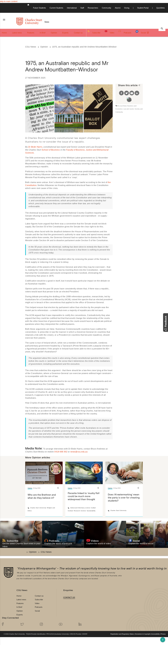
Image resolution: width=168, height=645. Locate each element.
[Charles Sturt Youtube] (67, 624)
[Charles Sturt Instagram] (47, 624)
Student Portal (142, 8)
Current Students (56, 8)
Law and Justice (128, 109)
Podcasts (127, 33)
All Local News (122, 106)
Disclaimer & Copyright (142, 634)
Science (83, 510)
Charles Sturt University (38, 508)
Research (77, 510)
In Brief (42, 33)
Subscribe (96, 33)
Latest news (17, 33)
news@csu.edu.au (79, 452)
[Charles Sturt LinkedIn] (86, 624)
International (72, 8)
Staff (82, 8)
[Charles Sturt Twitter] (28, 624)
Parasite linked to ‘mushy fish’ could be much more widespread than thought (84, 496)
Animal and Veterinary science (80, 508)
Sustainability (91, 510)
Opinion (54, 33)
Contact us (78, 33)
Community (106, 8)
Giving (126, 8)
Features (30, 33)
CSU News (30, 47)
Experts (65, 33)
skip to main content (8, 1)
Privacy (163, 634)
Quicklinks (160, 8)
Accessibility (155, 634)
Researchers (93, 8)
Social (143, 33)
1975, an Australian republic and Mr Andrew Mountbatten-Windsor (84, 47)
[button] (165, 322)
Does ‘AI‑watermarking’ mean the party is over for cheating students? (124, 497)
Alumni (117, 8)
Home (4, 33)
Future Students (39, 8)
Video (112, 33)
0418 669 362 (60, 452)
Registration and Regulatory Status (122, 634)
